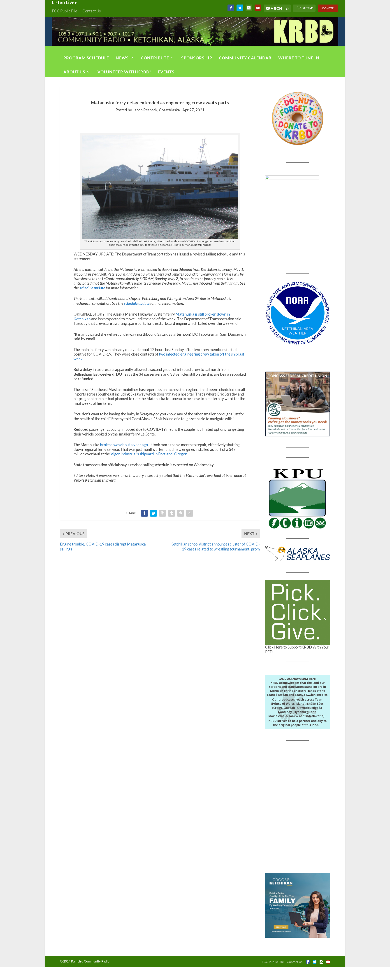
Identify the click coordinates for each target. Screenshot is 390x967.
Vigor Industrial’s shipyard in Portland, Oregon (149, 454)
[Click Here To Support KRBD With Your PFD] (297, 612)
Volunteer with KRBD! (124, 71)
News (122, 57)
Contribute (155, 57)
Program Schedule (86, 57)
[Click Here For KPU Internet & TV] (297, 498)
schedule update (92, 288)
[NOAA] (297, 313)
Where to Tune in (298, 57)
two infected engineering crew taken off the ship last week (159, 356)
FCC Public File (64, 11)
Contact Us (91, 11)
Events (166, 71)
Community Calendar (245, 57)
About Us (74, 71)
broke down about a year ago (124, 444)
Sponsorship (196, 57)
